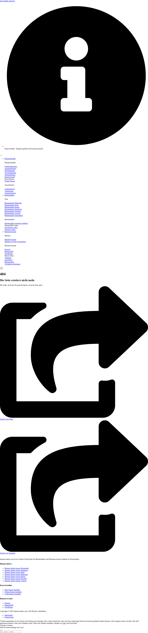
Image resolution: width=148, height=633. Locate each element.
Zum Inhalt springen (7, 1)
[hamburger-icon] (1, 155)
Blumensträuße (10, 159)
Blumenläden (9, 195)
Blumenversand (10, 232)
